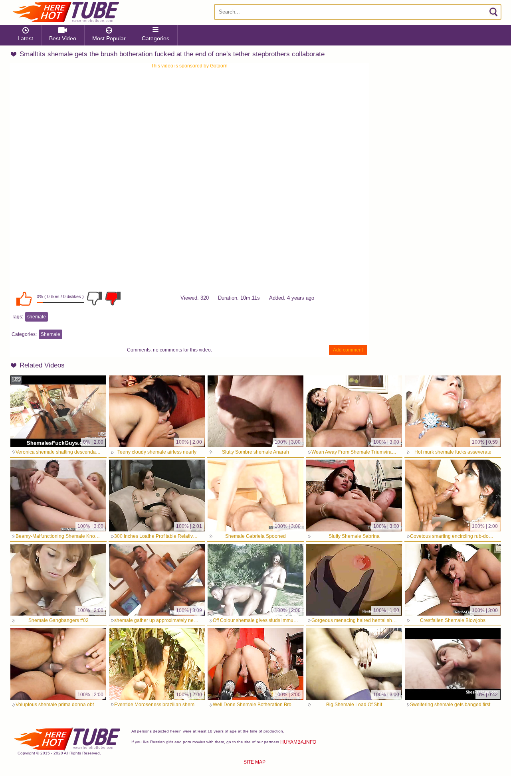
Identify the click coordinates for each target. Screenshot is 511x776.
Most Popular (109, 38)
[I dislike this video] (94, 298)
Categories (155, 38)
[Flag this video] (113, 298)
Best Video (62, 38)
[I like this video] (24, 298)
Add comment (348, 350)
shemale (36, 317)
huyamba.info (298, 742)
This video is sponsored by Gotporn (189, 66)
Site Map (254, 762)
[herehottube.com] (65, 12)
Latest (25, 38)
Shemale (50, 334)
